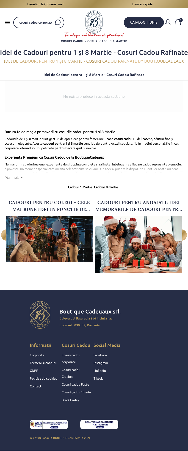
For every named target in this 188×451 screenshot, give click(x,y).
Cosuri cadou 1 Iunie (76, 392)
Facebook (100, 355)
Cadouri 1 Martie (81, 187)
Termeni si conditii (43, 363)
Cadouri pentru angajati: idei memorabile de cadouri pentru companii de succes (138, 206)
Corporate (37, 355)
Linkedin (100, 371)
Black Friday (70, 400)
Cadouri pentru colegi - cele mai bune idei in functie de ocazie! (49, 206)
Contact (35, 386)
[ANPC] (53, 426)
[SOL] (103, 426)
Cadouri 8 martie (106, 187)
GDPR (34, 371)
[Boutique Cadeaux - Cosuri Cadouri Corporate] (94, 22)
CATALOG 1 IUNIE (144, 22)
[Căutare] (58, 22)
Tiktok (98, 378)
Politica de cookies (43, 378)
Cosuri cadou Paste (75, 384)
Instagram (101, 363)
